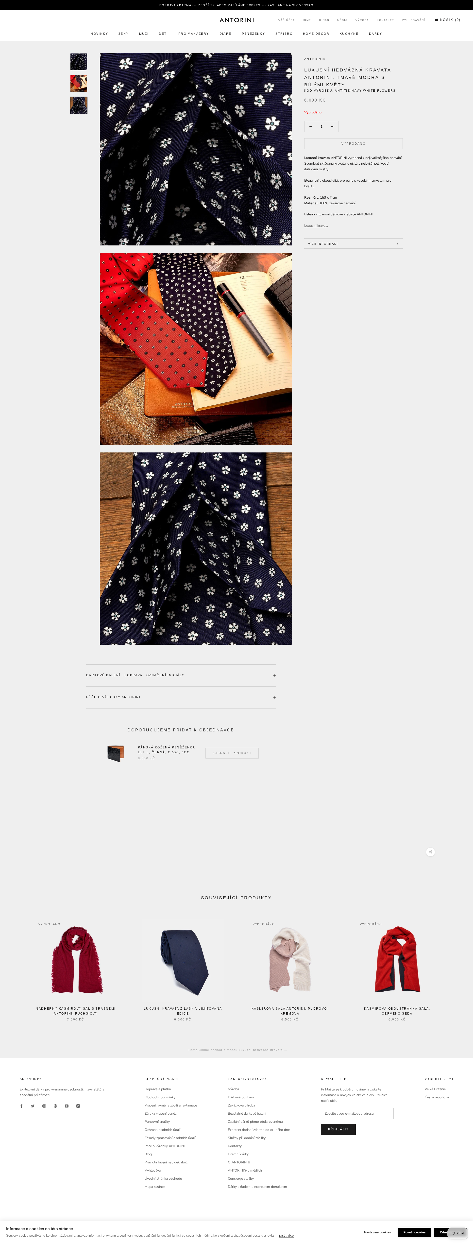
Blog (148, 1154)
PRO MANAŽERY (193, 33)
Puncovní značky (157, 1121)
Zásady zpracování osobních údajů (171, 1138)
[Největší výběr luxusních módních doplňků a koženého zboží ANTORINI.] (236, 20)
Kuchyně (349, 33)
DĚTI (163, 33)
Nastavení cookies (377, 1232)
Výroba (362, 20)
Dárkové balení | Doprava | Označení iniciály (135, 675)
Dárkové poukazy (241, 1097)
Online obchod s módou (218, 1050)
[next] (457, 964)
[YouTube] (66, 1105)
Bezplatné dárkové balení (247, 1113)
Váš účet (286, 20)
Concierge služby (241, 1178)
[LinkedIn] (78, 1105)
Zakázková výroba (241, 1105)
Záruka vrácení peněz (160, 1113)
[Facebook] (21, 1105)
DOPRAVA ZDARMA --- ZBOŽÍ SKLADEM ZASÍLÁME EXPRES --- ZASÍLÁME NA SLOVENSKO (236, 5)
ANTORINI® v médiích (245, 1170)
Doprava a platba (158, 1089)
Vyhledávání (413, 20)
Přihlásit (338, 1129)
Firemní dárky (238, 1154)
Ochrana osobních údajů (163, 1129)
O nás (324, 20)
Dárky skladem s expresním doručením (257, 1186)
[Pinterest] (55, 1105)
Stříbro (284, 33)
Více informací (323, 243)
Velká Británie (435, 1089)
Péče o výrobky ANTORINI (113, 697)
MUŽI (144, 33)
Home (306, 20)
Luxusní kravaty (316, 225)
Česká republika (437, 1097)
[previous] (15, 964)
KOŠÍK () (450, 20)
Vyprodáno (353, 143)
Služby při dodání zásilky (247, 1138)
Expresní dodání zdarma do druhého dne (259, 1129)
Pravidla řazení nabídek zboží (166, 1162)
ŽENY (123, 33)
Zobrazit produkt (232, 753)
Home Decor (316, 33)
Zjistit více (286, 1235)
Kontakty (385, 20)
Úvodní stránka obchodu (163, 1178)
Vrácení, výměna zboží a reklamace (171, 1105)
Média (342, 20)
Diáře (226, 33)
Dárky (375, 33)
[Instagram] (44, 1105)
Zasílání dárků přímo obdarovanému (255, 1121)
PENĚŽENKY (253, 33)
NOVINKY (99, 33)
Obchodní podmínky (160, 1097)
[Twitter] (32, 1105)
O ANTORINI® (239, 1162)
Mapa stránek (155, 1186)
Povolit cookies (415, 1232)
